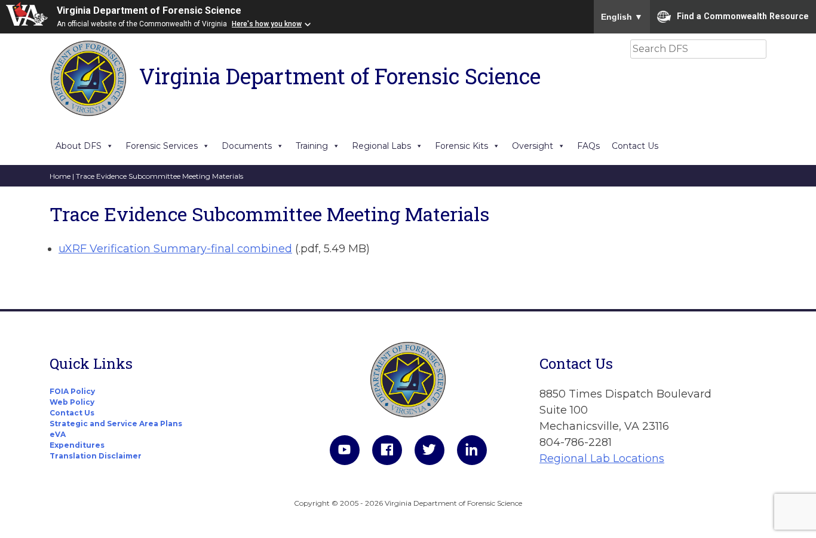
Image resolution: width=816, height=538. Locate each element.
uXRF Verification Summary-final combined (175, 248)
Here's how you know (267, 24)
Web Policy (72, 402)
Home (60, 176)
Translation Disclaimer (96, 455)
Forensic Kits (461, 145)
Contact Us (635, 145)
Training (312, 145)
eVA (58, 434)
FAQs (588, 145)
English (622, 17)
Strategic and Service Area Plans (116, 423)
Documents (247, 145)
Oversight (532, 145)
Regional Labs (381, 145)
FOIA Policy (72, 391)
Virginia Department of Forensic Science (149, 10)
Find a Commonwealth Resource (743, 15)
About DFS (79, 145)
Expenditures (77, 445)
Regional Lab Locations (601, 458)
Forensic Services (161, 145)
